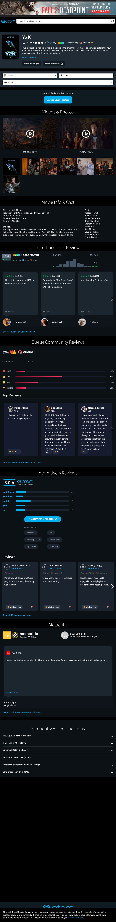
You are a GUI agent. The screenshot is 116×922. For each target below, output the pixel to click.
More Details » (29, 57)
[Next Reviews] (112, 299)
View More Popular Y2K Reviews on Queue (22, 462)
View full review (12, 693)
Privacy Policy (76, 917)
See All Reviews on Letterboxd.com (19, 331)
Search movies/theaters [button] (30, 21)
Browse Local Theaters (58, 99)
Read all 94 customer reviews (16, 615)
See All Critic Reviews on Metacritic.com (21, 712)
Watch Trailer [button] (29, 63)
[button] (29, 75)
